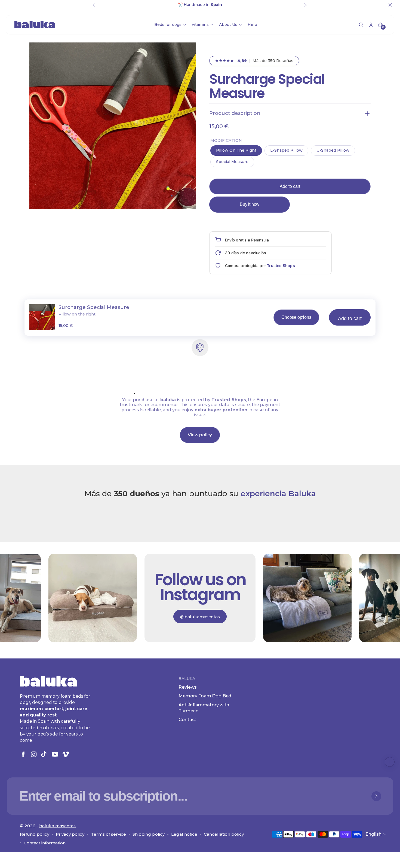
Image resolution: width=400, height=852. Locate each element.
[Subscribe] (376, 796)
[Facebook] (23, 754)
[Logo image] (34, 24)
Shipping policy (149, 834)
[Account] (371, 25)
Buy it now (249, 204)
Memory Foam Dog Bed (205, 695)
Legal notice (184, 834)
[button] (361, 25)
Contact (187, 719)
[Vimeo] (65, 754)
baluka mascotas (57, 825)
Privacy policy (70, 834)
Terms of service (108, 834)
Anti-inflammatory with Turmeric (204, 707)
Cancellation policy (224, 834)
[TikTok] (44, 754)
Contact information (45, 842)
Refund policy (34, 834)
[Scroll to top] (389, 762)
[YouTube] (55, 754)
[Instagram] (33, 754)
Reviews (188, 687)
